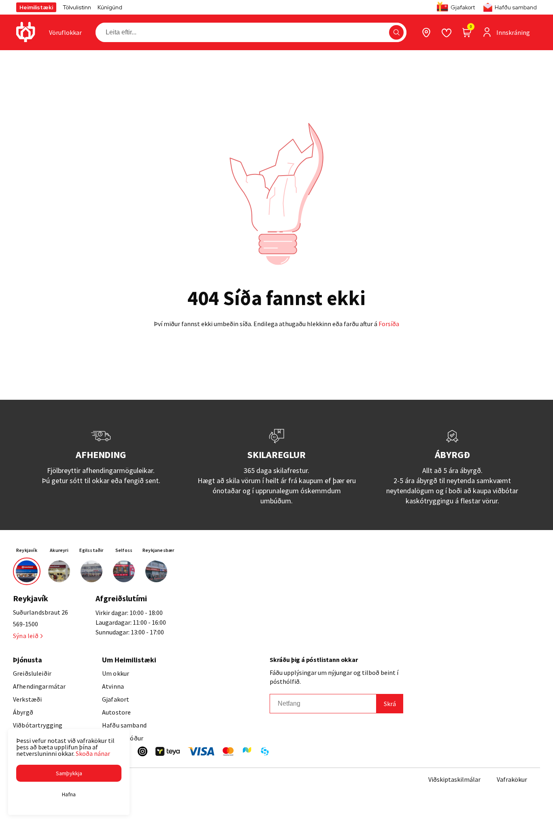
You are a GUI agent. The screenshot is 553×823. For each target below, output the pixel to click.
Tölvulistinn (77, 7)
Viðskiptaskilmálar (454, 779)
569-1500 (25, 624)
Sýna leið (25, 636)
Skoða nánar (93, 753)
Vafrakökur (512, 779)
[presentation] (65, 32)
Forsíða (389, 324)
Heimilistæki (36, 7)
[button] (396, 32)
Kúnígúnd (110, 7)
